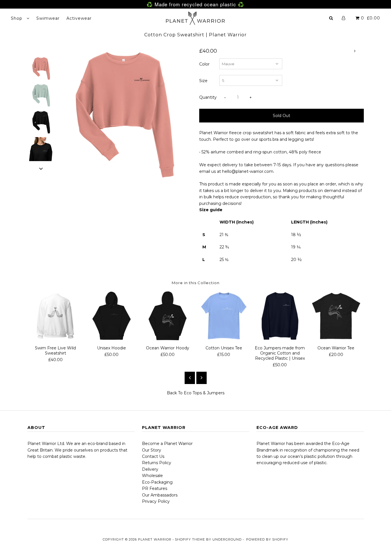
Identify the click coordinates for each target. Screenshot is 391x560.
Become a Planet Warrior (167, 443)
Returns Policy (156, 462)
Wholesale (152, 475)
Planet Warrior (154, 539)
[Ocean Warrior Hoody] (168, 316)
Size (203, 80)
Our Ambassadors (159, 495)
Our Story (151, 450)
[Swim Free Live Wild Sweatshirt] (55, 316)
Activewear (79, 18)
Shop (17, 18)
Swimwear (48, 18)
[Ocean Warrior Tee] (336, 316)
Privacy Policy (156, 501)
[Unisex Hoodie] (111, 316)
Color (204, 64)
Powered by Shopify (267, 539)
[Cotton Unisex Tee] (224, 316)
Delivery (150, 469)
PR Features (154, 488)
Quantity (208, 97)
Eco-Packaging (157, 482)
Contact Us (153, 456)
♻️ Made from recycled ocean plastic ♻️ (195, 4)
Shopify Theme (190, 539)
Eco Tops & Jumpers (204, 392)
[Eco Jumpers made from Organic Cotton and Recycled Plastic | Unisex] (280, 316)
